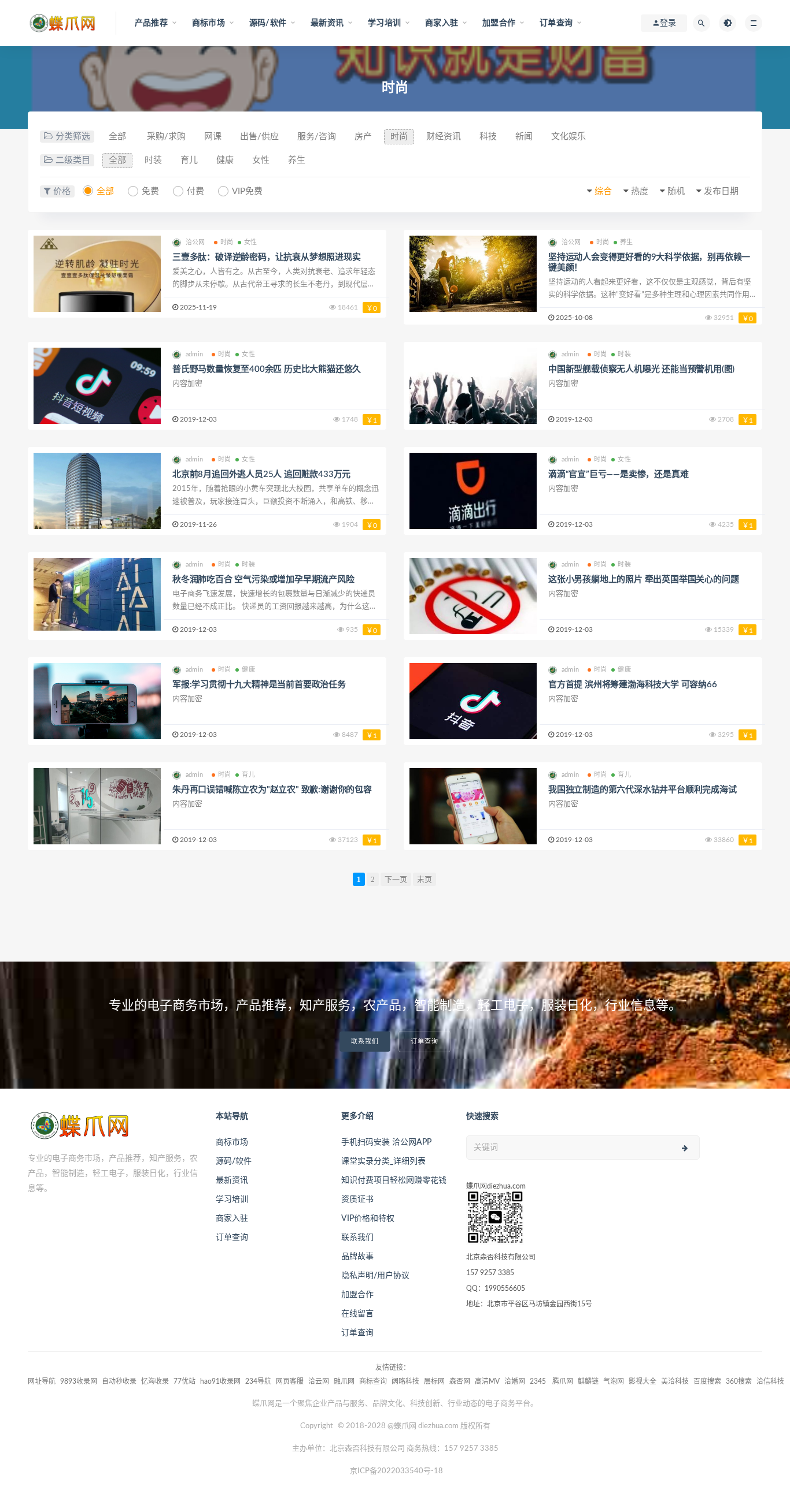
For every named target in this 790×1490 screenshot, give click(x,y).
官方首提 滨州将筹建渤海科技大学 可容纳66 (632, 684)
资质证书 (357, 1199)
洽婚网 (514, 1381)
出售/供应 (259, 136)
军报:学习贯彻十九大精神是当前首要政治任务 (259, 684)
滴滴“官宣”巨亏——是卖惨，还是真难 (618, 474)
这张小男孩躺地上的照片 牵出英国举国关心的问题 (643, 579)
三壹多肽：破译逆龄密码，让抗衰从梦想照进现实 (266, 257)
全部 (117, 136)
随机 (676, 191)
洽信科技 (770, 1381)
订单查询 (424, 1041)
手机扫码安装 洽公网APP (386, 1142)
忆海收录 (155, 1381)
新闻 (524, 136)
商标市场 (232, 1142)
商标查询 (373, 1381)
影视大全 (642, 1381)
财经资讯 (443, 136)
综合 (603, 191)
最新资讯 (232, 1180)
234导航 (258, 1381)
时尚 (399, 136)
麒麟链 (588, 1381)
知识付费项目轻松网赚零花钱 (393, 1180)
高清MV (487, 1381)
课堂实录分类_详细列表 (383, 1161)
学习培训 (232, 1199)
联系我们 (365, 1041)
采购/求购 (166, 136)
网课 (213, 136)
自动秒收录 (119, 1381)
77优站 (184, 1381)
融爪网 (344, 1381)
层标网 (434, 1381)
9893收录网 (78, 1381)
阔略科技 (405, 1381)
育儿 (189, 160)
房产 (363, 136)
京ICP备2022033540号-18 (396, 1471)
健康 (225, 160)
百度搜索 (707, 1381)
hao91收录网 (220, 1381)
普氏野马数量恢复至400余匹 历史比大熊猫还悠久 (266, 369)
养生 (296, 160)
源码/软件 (234, 1161)
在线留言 (357, 1314)
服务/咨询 (316, 136)
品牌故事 (357, 1257)
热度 (639, 191)
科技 (488, 136)
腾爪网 (562, 1381)
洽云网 (318, 1381)
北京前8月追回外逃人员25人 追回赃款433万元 (261, 474)
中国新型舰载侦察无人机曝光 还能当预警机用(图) (641, 369)
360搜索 (739, 1381)
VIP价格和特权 (367, 1219)
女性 (261, 160)
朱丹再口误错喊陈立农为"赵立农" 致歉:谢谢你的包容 (272, 789)
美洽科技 (675, 1381)
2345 (539, 1381)
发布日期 (721, 191)
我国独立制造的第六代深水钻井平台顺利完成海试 (642, 789)
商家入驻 (232, 1219)
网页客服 (290, 1381)
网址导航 (42, 1381)
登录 (668, 23)
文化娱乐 (568, 136)
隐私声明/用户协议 (375, 1276)
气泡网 (613, 1381)
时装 (153, 160)
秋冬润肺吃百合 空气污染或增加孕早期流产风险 (263, 579)
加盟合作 (357, 1295)
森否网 (459, 1381)
